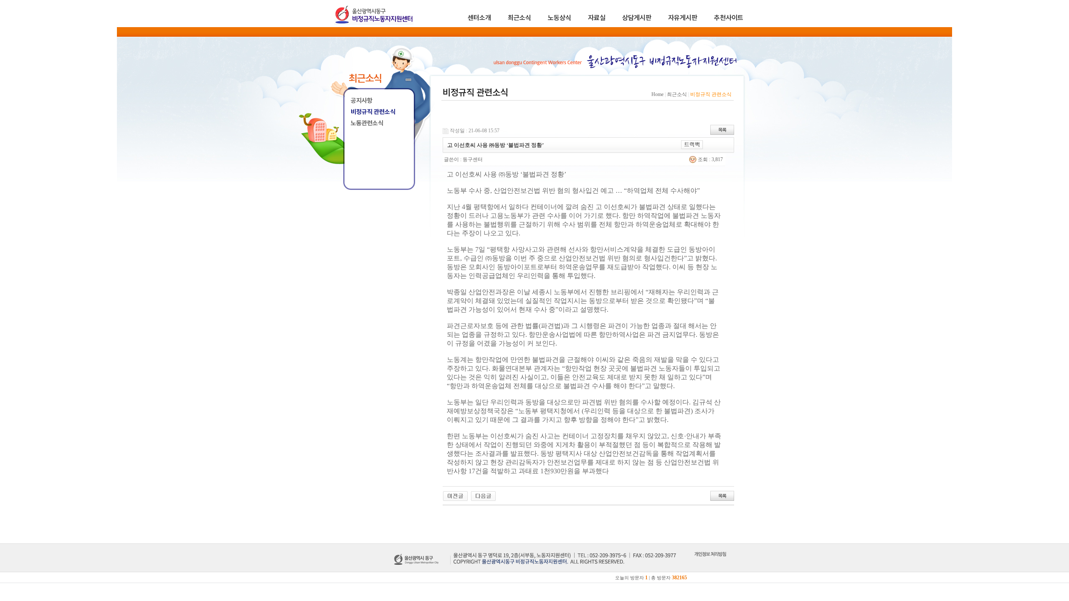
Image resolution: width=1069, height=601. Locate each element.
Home (657, 94)
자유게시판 (682, 18)
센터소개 (479, 18)
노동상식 (559, 18)
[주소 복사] (692, 144)
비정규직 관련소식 (373, 112)
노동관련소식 (367, 123)
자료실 (596, 18)
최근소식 (519, 18)
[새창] (710, 563)
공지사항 (361, 100)
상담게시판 (636, 18)
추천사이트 (728, 18)
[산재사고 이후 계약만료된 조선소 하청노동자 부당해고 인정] (483, 495)
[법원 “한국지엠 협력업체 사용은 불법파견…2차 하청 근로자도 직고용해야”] (455, 495)
